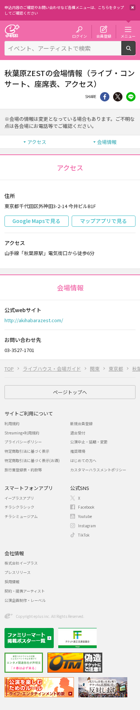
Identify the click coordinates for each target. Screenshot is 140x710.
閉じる (133, 7)
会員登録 (103, 35)
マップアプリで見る (103, 220)
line (131, 96)
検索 (135, 52)
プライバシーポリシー (23, 441)
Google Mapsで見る (36, 220)
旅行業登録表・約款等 (23, 469)
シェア (104, 96)
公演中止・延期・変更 (89, 441)
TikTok (84, 535)
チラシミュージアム (21, 516)
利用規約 (11, 423)
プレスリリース (17, 572)
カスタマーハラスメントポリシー (98, 469)
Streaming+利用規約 (21, 433)
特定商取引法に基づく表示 (26, 451)
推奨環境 (77, 451)
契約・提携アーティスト (24, 591)
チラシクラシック (19, 507)
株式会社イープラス (21, 563)
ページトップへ (70, 392)
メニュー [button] (128, 35)
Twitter (117, 96)
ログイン (79, 35)
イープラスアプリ (19, 498)
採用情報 (11, 581)
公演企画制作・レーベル (25, 600)
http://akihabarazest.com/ (33, 320)
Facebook (86, 507)
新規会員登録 (81, 423)
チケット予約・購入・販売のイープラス (11, 30)
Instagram (87, 525)
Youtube (85, 516)
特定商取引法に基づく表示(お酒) (32, 460)
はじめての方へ (83, 460)
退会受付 (77, 433)
